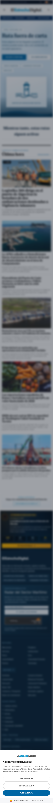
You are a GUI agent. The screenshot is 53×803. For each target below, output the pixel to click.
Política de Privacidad (21, 801)
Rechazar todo (26, 785)
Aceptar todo (26, 793)
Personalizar (26, 778)
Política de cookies (37, 801)
